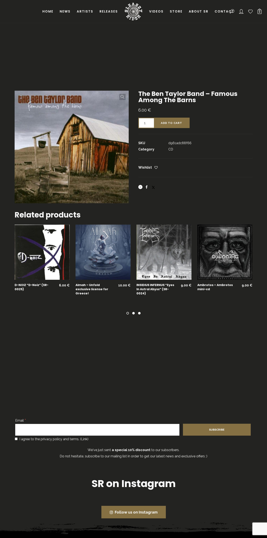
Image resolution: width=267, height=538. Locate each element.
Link (84, 439)
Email (20, 420)
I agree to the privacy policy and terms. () (53, 439)
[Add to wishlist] (156, 168)
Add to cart (171, 123)
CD (170, 149)
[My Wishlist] (250, 11)
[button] (122, 97)
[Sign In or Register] (241, 11)
